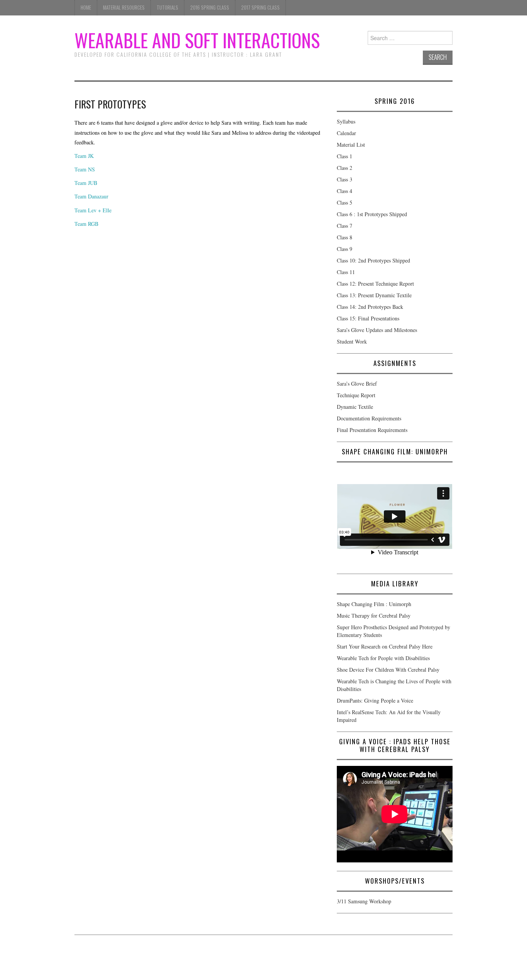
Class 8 (344, 237)
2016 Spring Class (209, 7)
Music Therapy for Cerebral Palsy (373, 615)
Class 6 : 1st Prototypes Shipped (372, 214)
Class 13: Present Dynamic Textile (374, 295)
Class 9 (344, 248)
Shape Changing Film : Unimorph (374, 604)
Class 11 (346, 272)
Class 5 (344, 202)
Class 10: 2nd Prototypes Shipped (373, 260)
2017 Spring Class (260, 7)
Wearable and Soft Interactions (197, 40)
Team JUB (85, 182)
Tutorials (167, 7)
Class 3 (344, 179)
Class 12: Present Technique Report (375, 283)
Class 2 (344, 167)
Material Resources (124, 7)
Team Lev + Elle (92, 210)
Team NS (84, 169)
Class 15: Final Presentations (368, 318)
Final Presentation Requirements (372, 430)
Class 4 (344, 191)
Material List (351, 144)
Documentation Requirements (369, 418)
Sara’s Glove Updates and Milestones (377, 330)
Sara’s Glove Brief (357, 383)
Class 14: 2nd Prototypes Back (370, 306)
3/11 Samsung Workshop (364, 901)
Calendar (346, 133)
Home (86, 7)
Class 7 (344, 225)
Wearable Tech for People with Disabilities (383, 658)
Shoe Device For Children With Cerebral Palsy (388, 669)
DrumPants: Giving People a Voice (375, 700)
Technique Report (356, 395)
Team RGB (86, 223)
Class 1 (344, 156)
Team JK (84, 155)
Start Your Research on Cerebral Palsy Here (384, 646)
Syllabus (346, 121)
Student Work (352, 341)
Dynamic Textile (355, 406)
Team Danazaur (91, 196)
